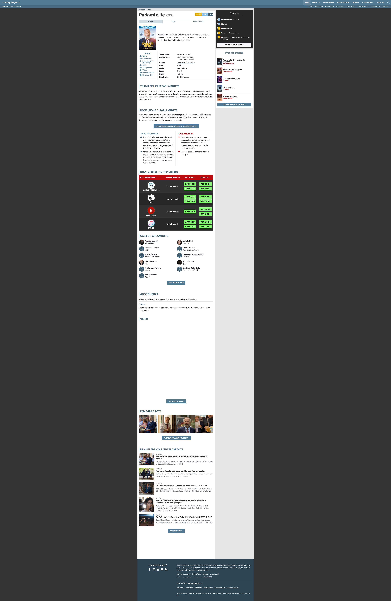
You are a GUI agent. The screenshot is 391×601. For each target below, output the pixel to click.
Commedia (181, 62)
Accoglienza (147, 68)
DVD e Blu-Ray (375, 6)
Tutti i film (340, 6)
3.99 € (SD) (205, 214)
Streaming (367, 2)
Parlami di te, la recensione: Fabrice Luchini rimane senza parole (182, 457)
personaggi (343, 2)
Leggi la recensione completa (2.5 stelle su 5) (176, 126)
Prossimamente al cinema (234, 105)
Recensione (146, 59)
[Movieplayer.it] (11, 2)
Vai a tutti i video (176, 401)
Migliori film (329, 6)
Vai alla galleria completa (176, 438)
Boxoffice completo (234, 45)
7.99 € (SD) (205, 189)
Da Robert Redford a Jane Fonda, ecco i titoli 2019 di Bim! (181, 485)
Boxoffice (386, 6)
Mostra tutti (176, 531)
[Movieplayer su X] (154, 569)
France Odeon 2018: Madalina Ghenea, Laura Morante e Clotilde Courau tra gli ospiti (181, 501)
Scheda (151, 21)
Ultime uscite (350, 6)
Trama (144, 56)
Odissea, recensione (15, 6)
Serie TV (316, 2)
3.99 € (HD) (190, 201)
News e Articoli (198, 21)
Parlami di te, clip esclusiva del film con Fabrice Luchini (180, 471)
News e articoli (147, 75)
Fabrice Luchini (151, 241)
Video (173, 21)
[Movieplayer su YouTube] (162, 569)
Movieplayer (142, 9)
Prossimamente (363, 6)
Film (307, 2)
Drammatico (190, 62)
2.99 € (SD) (190, 189)
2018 (179, 65)
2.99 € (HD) (190, 184)
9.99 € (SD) (205, 197)
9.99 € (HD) (205, 201)
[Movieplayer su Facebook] (150, 569)
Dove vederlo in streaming (148, 62)
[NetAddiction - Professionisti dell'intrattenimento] (194, 583)
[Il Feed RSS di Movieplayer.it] (166, 569)
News (311, 6)
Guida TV (380, 2)
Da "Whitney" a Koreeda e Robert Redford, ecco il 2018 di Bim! (184, 517)
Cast (144, 65)
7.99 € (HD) (205, 184)
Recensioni (319, 6)
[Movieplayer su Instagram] (158, 569)
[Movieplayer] (158, 565)
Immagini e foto (148, 72)
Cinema (355, 2)
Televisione (328, 2)
